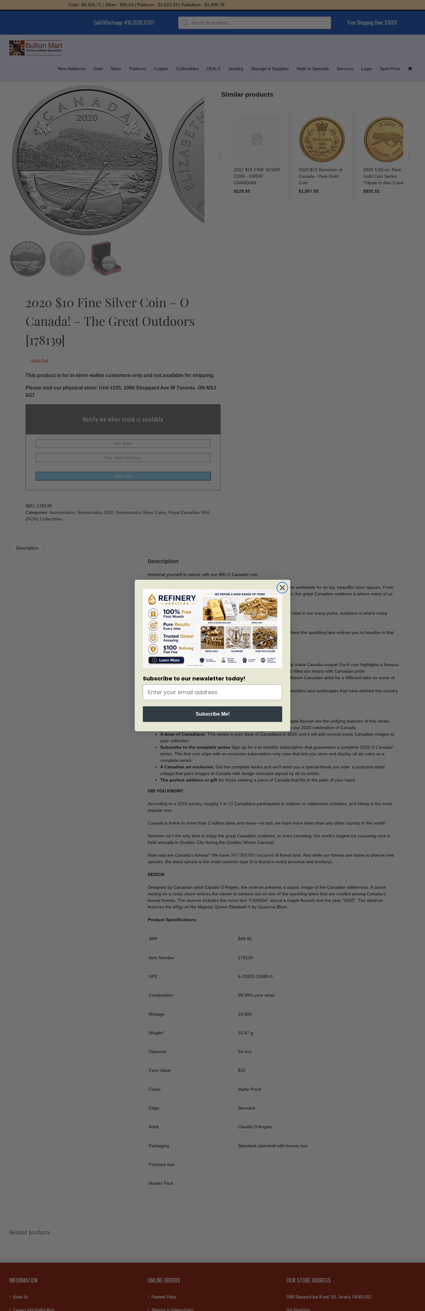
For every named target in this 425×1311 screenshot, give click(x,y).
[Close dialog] (282, 587)
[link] (212, 628)
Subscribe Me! (213, 714)
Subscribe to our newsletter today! (194, 678)
